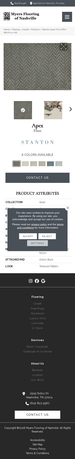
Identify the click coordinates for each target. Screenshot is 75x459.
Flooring (16, 29)
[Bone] (25, 163)
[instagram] (30, 281)
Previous (5, 108)
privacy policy (39, 224)
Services (37, 340)
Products (35, 29)
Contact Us (37, 177)
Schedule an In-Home (37, 351)
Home (7, 29)
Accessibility (37, 440)
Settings (37, 243)
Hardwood (37, 313)
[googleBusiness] (43, 281)
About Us (37, 363)
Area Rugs (37, 308)
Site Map (38, 444)
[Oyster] (33, 163)
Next (69, 108)
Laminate (37, 323)
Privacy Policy (37, 449)
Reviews (37, 370)
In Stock (37, 328)
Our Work (37, 379)
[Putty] (42, 163)
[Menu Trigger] (67, 17)
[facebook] (37, 281)
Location (37, 375)
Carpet (25, 29)
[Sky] (50, 163)
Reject (47, 236)
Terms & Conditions (37, 453)
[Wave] (58, 163)
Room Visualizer (37, 346)
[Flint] (16, 163)
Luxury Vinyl (37, 318)
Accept (28, 236)
